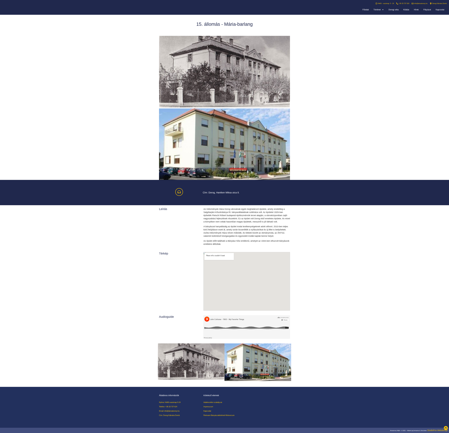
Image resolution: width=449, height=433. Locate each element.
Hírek (416, 10)
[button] (160, 362)
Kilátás (406, 10)
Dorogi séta (394, 10)
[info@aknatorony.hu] (412, 3)
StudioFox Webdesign (437, 430)
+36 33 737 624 (404, 3)
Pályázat (427, 10)
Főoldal (365, 10)
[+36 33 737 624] (397, 3)
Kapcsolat (440, 10)
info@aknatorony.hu (420, 3)
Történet (377, 10)
